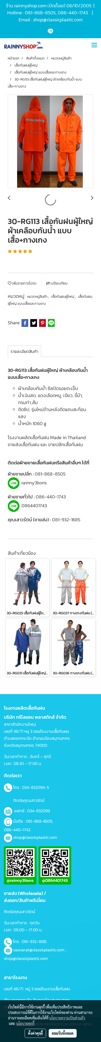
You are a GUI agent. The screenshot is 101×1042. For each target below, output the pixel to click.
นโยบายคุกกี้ (25, 1023)
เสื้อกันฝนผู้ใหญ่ (63, 296)
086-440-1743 (51, 496)
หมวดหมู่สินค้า (37, 296)
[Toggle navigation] (94, 45)
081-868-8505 (50, 473)
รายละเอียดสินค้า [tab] (24, 351)
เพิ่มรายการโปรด (24, 283)
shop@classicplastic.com (35, 837)
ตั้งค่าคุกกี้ (35, 1033)
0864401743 (34, 505)
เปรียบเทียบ (59, 283)
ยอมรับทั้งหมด (63, 1033)
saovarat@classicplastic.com (38, 950)
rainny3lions (34, 482)
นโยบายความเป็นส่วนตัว (67, 1017)
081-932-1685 (66, 519)
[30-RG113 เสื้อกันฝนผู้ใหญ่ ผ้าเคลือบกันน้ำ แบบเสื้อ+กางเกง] (50, 141)
